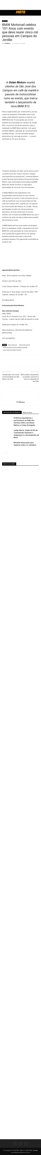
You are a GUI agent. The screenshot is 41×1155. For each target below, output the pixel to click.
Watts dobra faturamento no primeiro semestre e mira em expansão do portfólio (30, 378)
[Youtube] (26, 1143)
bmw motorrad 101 (24, 345)
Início (3, 18)
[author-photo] (20, 399)
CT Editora (7, 43)
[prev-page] (3, 452)
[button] (3, 13)
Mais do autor (27, 412)
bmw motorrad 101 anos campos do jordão (15, 347)
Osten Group (9, 133)
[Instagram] (20, 1143)
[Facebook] (4, 48)
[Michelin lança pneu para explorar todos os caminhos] (7, 445)
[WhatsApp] (19, 48)
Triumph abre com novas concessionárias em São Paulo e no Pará (10, 377)
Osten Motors (9, 131)
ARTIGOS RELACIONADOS (11, 412)
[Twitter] (9, 48)
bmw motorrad (12, 345)
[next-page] (6, 452)
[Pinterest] (14, 48)
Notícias (9, 18)
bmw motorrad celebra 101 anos (12, 350)
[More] (23, 48)
